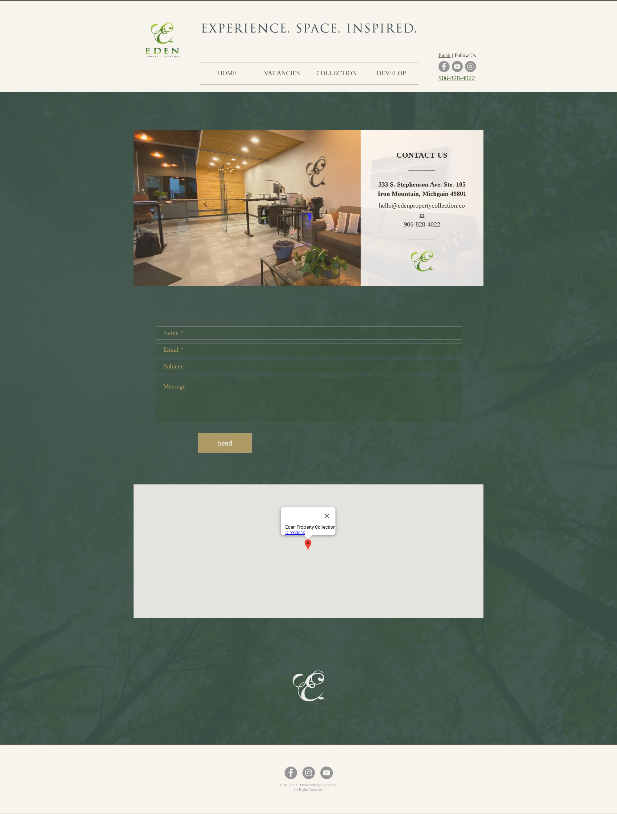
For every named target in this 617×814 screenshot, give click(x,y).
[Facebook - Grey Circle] (291, 773)
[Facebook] (444, 66)
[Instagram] (470, 66)
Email (444, 55)
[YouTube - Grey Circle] (326, 773)
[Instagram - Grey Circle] (308, 773)
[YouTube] (457, 66)
